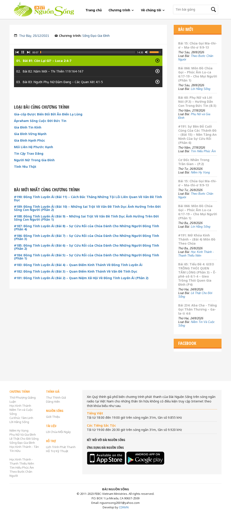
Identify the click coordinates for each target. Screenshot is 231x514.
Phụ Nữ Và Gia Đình (22, 434)
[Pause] (23, 52)
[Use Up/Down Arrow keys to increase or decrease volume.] (156, 52)
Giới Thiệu (53, 417)
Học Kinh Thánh (20, 406)
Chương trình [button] (120, 10)
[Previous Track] (17, 52)
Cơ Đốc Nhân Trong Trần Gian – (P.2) (193, 162)
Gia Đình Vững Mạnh (30, 134)
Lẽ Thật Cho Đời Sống (24, 439)
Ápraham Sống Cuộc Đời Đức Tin (40, 120)
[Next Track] (28, 52)
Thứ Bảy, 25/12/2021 (34, 35)
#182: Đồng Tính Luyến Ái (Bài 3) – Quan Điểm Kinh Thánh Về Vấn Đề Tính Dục (75, 271)
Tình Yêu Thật (25, 166)
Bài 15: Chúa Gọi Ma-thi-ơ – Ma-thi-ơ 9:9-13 (197, 45)
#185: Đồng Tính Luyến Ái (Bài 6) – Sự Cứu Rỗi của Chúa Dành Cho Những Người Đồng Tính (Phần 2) (86, 247)
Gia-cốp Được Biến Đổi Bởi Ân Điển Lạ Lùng (48, 114)
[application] (88, 64)
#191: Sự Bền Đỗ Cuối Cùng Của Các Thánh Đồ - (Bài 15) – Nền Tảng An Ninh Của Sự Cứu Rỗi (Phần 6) (197, 134)
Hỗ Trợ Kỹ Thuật (57, 451)
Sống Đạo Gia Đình (96, 35)
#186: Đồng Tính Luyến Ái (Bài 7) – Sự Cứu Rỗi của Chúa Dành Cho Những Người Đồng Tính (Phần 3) (86, 237)
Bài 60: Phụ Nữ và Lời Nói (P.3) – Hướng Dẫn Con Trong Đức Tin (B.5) (197, 101)
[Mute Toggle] (146, 52)
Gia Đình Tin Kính (27, 127)
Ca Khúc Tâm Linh (21, 418)
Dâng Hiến (53, 402)
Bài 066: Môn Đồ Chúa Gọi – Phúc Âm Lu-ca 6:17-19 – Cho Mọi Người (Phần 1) (197, 74)
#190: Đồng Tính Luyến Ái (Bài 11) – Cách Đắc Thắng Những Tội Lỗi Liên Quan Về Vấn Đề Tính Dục (88, 198)
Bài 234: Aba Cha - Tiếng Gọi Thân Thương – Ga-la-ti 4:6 (197, 309)
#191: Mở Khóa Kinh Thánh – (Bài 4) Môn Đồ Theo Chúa (196, 239)
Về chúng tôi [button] (151, 10)
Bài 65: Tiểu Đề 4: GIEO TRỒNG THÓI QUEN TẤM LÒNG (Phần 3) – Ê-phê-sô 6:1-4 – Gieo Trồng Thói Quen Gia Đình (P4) (197, 274)
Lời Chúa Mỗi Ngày (58, 432)
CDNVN (124, 507)
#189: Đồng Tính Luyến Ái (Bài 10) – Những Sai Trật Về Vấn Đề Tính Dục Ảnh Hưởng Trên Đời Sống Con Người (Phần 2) (87, 208)
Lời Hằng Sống (200, 89)
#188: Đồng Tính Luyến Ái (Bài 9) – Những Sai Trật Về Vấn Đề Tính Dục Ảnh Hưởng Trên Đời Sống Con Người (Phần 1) (86, 218)
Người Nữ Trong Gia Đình (34, 160)
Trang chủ (93, 10)
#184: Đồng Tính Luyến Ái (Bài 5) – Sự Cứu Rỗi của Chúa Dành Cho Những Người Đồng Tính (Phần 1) (86, 257)
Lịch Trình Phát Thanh (61, 447)
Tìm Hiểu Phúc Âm (203, 151)
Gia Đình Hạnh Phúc (29, 140)
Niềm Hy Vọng (200, 172)
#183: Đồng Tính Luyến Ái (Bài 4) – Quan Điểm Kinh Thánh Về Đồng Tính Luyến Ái (78, 264)
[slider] (87, 52)
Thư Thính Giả (56, 397)
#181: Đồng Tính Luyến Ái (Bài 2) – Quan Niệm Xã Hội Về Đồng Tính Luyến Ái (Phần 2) (81, 278)
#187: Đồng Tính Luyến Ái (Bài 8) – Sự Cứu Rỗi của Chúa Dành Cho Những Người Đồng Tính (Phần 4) (86, 227)
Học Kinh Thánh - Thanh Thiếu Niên (196, 253)
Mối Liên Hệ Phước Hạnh (33, 147)
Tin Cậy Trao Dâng (28, 153)
